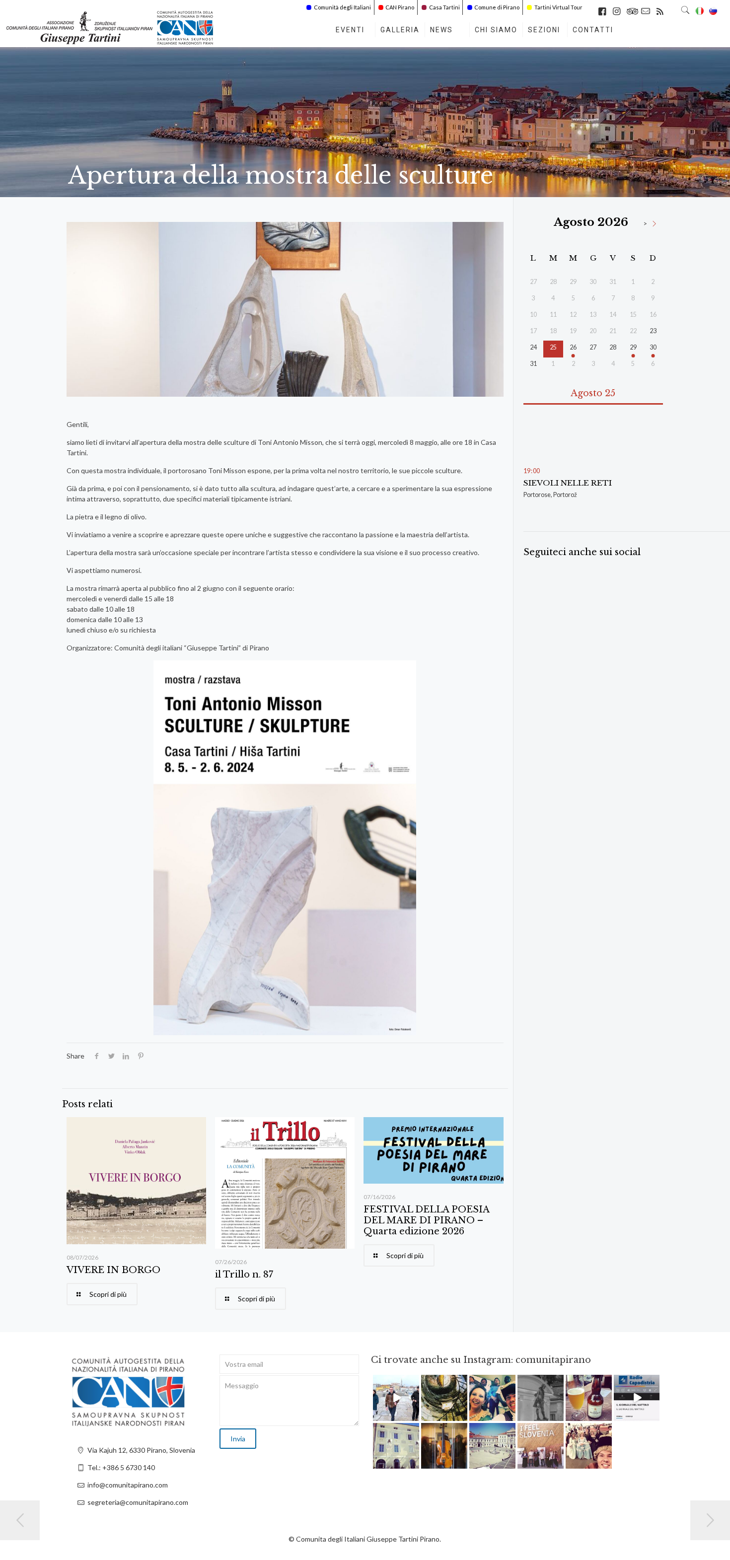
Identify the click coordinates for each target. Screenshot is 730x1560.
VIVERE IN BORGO (113, 1270)
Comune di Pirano (496, 7)
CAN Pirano (399, 7)
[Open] (396, 1398)
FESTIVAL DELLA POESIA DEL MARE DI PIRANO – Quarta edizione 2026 (426, 1220)
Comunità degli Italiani (342, 7)
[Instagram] (413, 1414)
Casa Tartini (444, 7)
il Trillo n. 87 (244, 1274)
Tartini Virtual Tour (558, 7)
